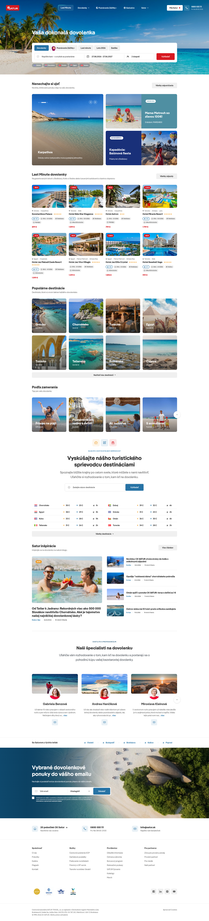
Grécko (41, 324)
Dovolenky (82, 8)
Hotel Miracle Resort (153, 214)
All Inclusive (117, 423)
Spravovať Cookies (170, 910)
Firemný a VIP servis (77, 865)
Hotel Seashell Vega (153, 262)
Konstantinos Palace (42, 214)
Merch (109, 877)
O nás (34, 853)
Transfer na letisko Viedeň (80, 869)
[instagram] (167, 891)
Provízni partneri (151, 857)
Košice (150, 742)
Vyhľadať (165, 56)
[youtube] (174, 891)
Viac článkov (167, 547)
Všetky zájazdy (166, 176)
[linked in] (160, 891)
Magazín (35, 865)
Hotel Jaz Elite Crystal (117, 262)
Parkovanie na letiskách (79, 861)
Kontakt (35, 869)
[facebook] (154, 891)
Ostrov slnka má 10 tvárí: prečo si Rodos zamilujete (151, 609)
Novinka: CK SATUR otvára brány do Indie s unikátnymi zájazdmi (147, 560)
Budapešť (109, 742)
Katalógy (110, 873)
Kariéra (35, 861)
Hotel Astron (112, 214)
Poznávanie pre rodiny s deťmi (83, 421)
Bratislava (130, 742)
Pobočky (35, 857)
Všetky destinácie (103, 534)
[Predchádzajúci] (91, 102)
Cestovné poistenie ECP (79, 853)
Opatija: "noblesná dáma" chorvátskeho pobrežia (150, 576)
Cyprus (151, 361)
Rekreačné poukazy (115, 865)
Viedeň (90, 742)
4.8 (36, 218)
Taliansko (79, 361)
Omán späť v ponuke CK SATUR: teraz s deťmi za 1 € (151, 592)
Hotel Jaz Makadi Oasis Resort (47, 262)
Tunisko (41, 361)
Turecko (114, 324)
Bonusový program (115, 861)
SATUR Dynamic (113, 869)
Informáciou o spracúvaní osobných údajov (49, 801)
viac (65, 715)
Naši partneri (149, 865)
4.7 (147, 267)
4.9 (36, 269)
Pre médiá (148, 861)
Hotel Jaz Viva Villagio (80, 262)
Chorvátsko (80, 324)
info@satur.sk (147, 827)
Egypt (150, 324)
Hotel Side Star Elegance (81, 214)
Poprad (168, 742)
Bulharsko (116, 361)
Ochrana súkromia (114, 857)
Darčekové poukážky (77, 857)
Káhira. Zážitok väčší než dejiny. (59, 152)
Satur (143, 8)
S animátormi (155, 423)
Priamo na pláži (46, 423)
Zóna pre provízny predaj (154, 853)
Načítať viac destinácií (103, 375)
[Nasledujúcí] (95, 102)
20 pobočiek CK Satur (52, 827)
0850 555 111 (97, 827)
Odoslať (101, 791)
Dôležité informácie (115, 853)
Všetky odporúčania (164, 85)
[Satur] (12, 7)
